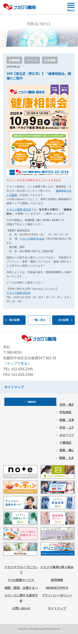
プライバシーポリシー (57, 595)
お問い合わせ (21, 608)
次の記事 (63, 319)
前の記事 (14, 319)
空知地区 (65, 412)
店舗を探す (32, 402)
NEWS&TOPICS (57, 588)
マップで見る (17, 363)
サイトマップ (57, 608)
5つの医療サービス (21, 580)
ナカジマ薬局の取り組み (57, 567)
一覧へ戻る (39, 319)
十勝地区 (65, 442)
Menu (71, 7)
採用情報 (57, 580)
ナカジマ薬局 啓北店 (18, 209)
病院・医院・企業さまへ (21, 588)
